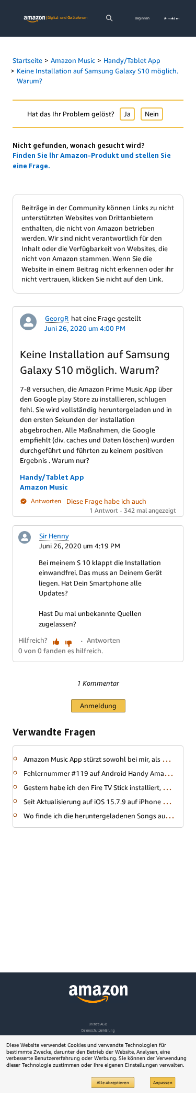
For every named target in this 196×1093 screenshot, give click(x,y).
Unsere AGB (98, 1024)
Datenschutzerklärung (98, 1030)
